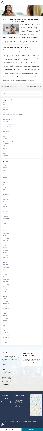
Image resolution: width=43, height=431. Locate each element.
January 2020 (5, 281)
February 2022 (5, 248)
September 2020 (6, 271)
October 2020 (5, 269)
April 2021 (5, 262)
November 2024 (6, 194)
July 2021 (4, 259)
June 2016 (5, 342)
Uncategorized (6, 151)
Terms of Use (25, 423)
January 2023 (5, 231)
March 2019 (5, 298)
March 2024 (5, 208)
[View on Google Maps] (36, 404)
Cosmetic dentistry (6, 107)
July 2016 (4, 340)
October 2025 (5, 180)
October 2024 (5, 196)
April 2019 (5, 296)
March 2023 (5, 228)
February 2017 (5, 332)
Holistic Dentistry (6, 131)
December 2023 (6, 213)
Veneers (4, 153)
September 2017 (6, 323)
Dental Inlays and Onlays (7, 119)
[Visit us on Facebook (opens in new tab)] (1, 398)
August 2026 (5, 163)
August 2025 (5, 182)
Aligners (4, 102)
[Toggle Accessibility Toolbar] (2, 424)
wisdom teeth (5, 155)
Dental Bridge (5, 111)
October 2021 (5, 255)
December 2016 (6, 334)
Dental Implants (6, 117)
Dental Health (5, 116)
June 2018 (5, 313)
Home (16, 397)
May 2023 (5, 225)
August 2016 (5, 339)
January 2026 (5, 175)
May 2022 (5, 245)
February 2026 (5, 174)
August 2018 (5, 310)
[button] (6, 402)
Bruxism (4, 105)
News (4, 136)
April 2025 (5, 189)
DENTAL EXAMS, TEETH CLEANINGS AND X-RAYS (12, 114)
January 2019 (5, 301)
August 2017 (5, 325)
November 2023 (6, 214)
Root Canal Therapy (6, 143)
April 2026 (5, 170)
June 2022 (5, 243)
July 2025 (4, 184)
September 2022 (6, 238)
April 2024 (5, 206)
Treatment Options (19, 402)
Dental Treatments (6, 121)
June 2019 (5, 293)
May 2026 (5, 168)
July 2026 (5, 165)
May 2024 (5, 204)
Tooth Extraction (6, 150)
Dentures (4, 122)
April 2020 (5, 276)
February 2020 (6, 279)
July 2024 (5, 201)
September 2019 (6, 288)
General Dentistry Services (8, 128)
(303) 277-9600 (6, 365)
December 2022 (6, 233)
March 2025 (5, 191)
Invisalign (5, 133)
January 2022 (5, 250)
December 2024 (6, 192)
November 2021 (6, 254)
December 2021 (6, 252)
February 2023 (5, 230)
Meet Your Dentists (19, 400)
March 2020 (5, 277)
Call (3, 79)
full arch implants (15, 39)
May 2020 (5, 274)
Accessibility (13, 423)
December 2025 (6, 177)
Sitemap (30, 423)
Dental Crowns (6, 112)
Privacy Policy (19, 423)
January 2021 (5, 264)
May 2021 (4, 260)
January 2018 (5, 318)
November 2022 (6, 235)
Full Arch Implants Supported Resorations (11, 124)
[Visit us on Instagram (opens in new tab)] (3, 398)
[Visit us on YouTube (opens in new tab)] (5, 398)
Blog (16, 405)
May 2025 (5, 187)
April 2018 (5, 315)
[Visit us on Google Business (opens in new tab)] (7, 398)
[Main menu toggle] (40, 2)
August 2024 (5, 199)
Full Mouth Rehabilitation (8, 126)
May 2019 (4, 294)
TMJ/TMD (5, 148)
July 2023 (4, 221)
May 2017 (4, 328)
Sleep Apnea (5, 145)
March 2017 (5, 330)
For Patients (17, 401)
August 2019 (5, 289)
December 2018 (6, 303)
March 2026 (5, 172)
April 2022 (5, 247)
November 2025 (6, 179)
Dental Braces (5, 109)
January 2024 (5, 211)
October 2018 (5, 306)
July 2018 (4, 311)
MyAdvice (36, 421)
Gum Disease (5, 129)
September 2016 (6, 337)
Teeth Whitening (6, 146)
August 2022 (5, 240)
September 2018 (6, 308)
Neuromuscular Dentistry (8, 134)
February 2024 (6, 209)
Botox (4, 104)
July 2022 (5, 242)
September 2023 (6, 218)
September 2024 (6, 197)
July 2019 (4, 291)
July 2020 (5, 272)
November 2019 (6, 284)
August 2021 (5, 257)
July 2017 (4, 327)
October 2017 (5, 322)
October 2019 (5, 286)
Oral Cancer (5, 138)
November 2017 (6, 320)
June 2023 (5, 223)
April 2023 (5, 226)
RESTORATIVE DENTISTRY (8, 141)
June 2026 (5, 167)
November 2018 (6, 305)
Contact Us (17, 406)
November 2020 (6, 267)
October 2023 (5, 216)
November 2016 (6, 335)
